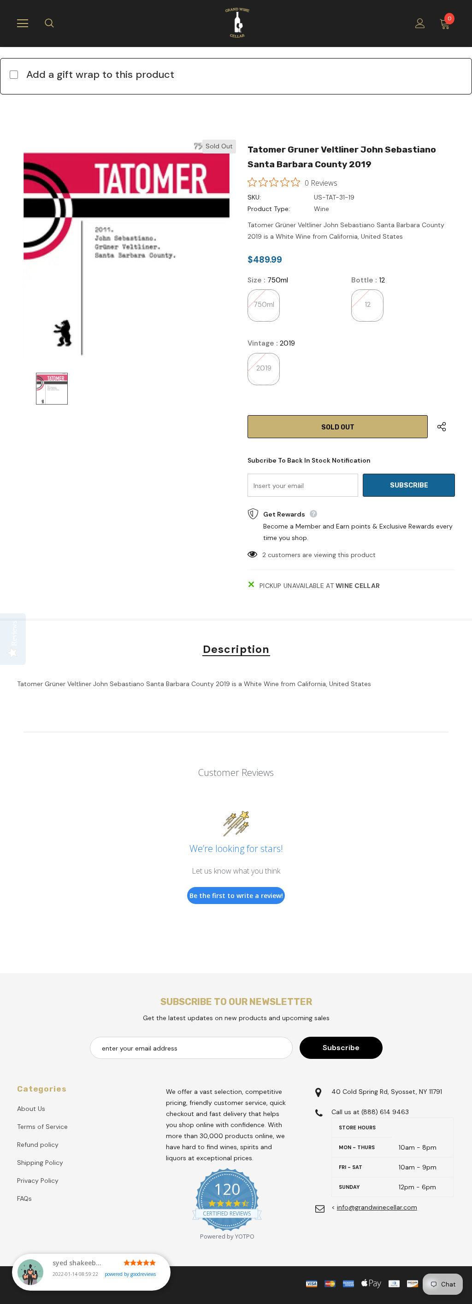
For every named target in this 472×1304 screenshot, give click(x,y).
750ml (264, 304)
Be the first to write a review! (236, 895)
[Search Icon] (58, 23)
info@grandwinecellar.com (377, 1207)
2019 (263, 368)
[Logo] (237, 23)
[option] (126, 249)
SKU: (254, 197)
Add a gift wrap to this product (100, 74)
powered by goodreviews (130, 1274)
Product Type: (269, 209)
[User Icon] (420, 23)
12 (368, 304)
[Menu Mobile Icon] (22, 23)
